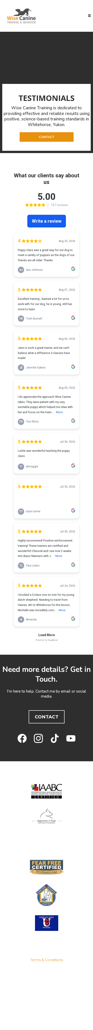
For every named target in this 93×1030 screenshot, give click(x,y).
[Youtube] (71, 738)
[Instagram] (38, 738)
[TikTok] (54, 738)
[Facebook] (22, 738)
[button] (89, 15)
